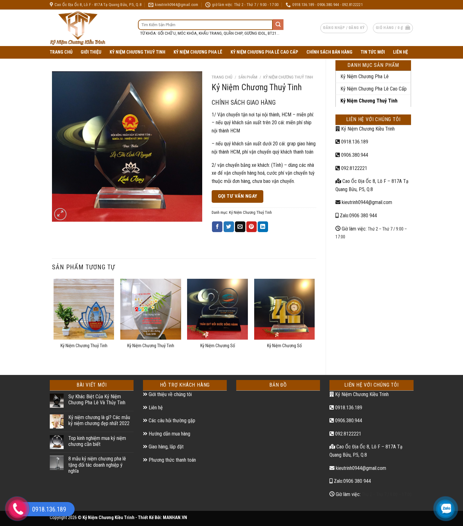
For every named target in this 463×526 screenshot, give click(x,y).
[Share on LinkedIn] (263, 226)
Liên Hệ (400, 52)
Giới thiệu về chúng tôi (169, 394)
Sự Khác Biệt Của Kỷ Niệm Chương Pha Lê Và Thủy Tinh (96, 400)
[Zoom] (60, 214)
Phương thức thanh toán (171, 460)
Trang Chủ (61, 52)
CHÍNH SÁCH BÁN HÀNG (329, 52)
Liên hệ (155, 408)
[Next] (314, 321)
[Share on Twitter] (229, 226)
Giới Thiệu (91, 52)
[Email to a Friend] (240, 226)
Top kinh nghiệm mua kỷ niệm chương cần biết (97, 441)
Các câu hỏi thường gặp (171, 421)
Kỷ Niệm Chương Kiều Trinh (367, 129)
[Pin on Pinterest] (251, 226)
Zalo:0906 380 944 (358, 216)
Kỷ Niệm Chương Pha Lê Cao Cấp (264, 52)
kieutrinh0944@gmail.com (366, 202)
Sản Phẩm (247, 76)
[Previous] (54, 321)
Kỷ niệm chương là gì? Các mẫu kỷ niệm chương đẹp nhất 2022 (99, 420)
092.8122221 (353, 168)
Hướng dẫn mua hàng (168, 434)
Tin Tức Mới (373, 52)
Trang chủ (222, 76)
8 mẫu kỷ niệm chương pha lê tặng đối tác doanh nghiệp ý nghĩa (97, 465)
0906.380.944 (354, 155)
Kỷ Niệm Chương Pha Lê (198, 52)
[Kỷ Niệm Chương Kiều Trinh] (89, 28)
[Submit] (278, 24)
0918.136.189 (354, 142)
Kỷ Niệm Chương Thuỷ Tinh (137, 52)
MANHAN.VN (175, 517)
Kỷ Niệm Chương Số (217, 345)
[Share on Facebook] (217, 226)
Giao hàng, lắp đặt (165, 447)
